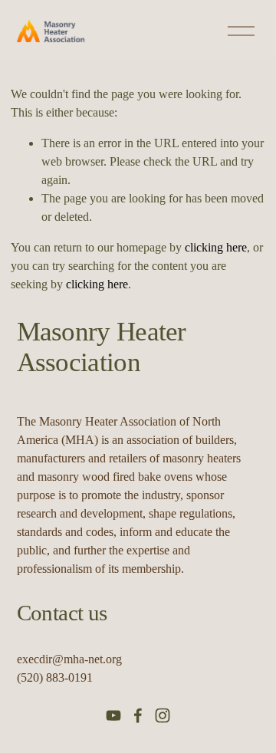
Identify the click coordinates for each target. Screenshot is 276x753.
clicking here (216, 247)
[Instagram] (162, 715)
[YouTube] (113, 715)
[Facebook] (138, 715)
